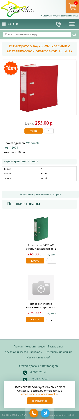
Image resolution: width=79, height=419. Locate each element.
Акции (42, 346)
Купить (33, 131)
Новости (31, 346)
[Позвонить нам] (58, 24)
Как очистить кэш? (38, 357)
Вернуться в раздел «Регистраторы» (40, 194)
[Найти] (74, 35)
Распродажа (55, 346)
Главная (18, 346)
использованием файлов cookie (39, 394)
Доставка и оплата (16, 352)
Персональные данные (58, 352)
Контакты (36, 352)
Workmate (33, 143)
